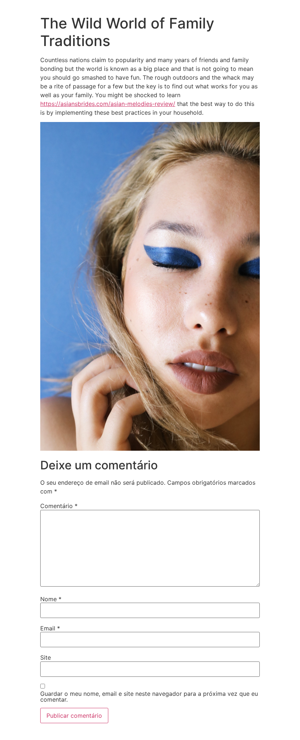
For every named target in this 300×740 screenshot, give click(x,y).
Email (50, 628)
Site (45, 657)
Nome (50, 599)
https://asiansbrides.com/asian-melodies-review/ (107, 103)
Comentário (59, 506)
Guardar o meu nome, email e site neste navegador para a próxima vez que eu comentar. (149, 696)
